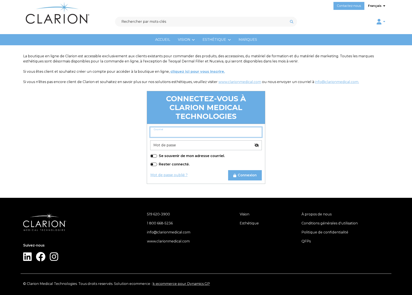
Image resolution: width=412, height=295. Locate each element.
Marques (248, 40)
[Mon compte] (381, 22)
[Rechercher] (291, 21)
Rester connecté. (174, 164)
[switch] (256, 145)
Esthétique (214, 40)
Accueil (162, 40)
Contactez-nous (349, 6)
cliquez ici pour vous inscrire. (197, 72)
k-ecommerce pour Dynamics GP (181, 284)
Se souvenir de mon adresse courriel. (192, 156)
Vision (184, 40)
